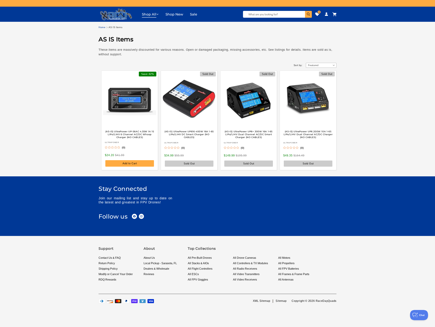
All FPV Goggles (198, 279)
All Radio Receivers (245, 268)
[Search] (308, 14)
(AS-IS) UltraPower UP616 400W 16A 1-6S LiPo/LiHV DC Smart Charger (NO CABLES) (189, 134)
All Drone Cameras (244, 257)
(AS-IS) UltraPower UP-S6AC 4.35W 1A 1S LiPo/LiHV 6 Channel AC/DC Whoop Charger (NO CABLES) (129, 134)
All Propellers (286, 263)
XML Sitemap (261, 300)
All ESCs (193, 274)
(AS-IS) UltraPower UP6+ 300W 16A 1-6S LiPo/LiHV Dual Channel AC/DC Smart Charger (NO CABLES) (249, 134)
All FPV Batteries (288, 268)
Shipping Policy (108, 268)
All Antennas (285, 279)
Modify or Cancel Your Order (116, 274)
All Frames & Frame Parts (293, 274)
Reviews (149, 274)
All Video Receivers (245, 279)
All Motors (284, 257)
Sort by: (298, 65)
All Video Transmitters (246, 274)
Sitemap (281, 300)
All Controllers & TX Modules (250, 263)
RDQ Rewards (107, 279)
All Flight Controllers (200, 268)
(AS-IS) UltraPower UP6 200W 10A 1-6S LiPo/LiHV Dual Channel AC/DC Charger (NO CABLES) (308, 134)
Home (102, 27)
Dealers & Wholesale (156, 268)
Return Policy (107, 263)
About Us (149, 257)
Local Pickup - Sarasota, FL (160, 263)
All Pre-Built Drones (200, 257)
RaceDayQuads (326, 300)
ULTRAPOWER (112, 142)
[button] (150, 14)
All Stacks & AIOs (198, 263)
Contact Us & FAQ (110, 257)
